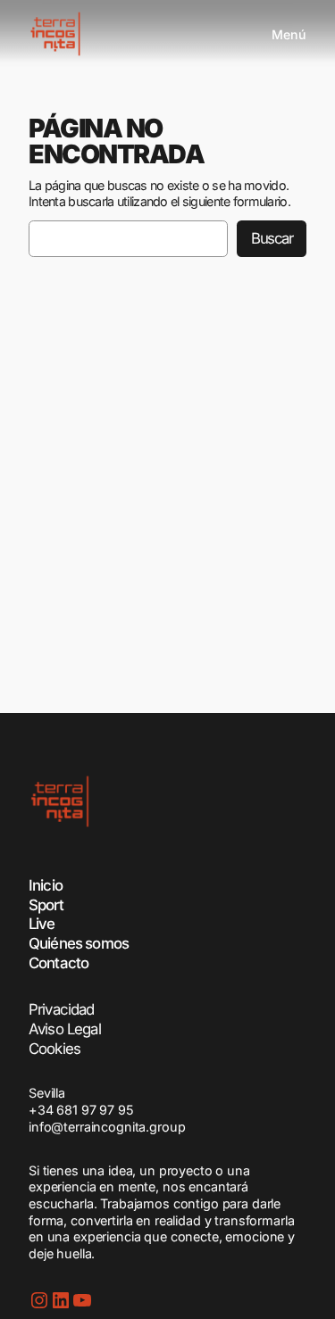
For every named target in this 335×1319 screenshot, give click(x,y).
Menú (289, 34)
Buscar (271, 238)
